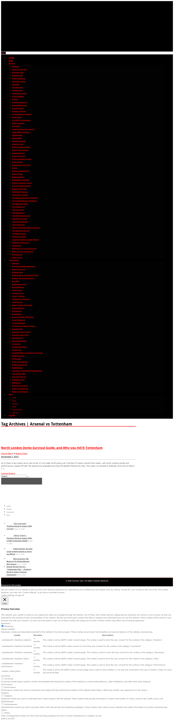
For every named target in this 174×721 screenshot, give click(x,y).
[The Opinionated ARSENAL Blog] (87, 50)
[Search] (28, 476)
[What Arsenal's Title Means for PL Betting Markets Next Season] (10, 559)
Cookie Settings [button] (8, 595)
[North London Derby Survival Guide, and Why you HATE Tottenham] (8, 442)
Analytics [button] (5, 693)
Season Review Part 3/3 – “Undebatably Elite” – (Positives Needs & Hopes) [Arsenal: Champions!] (19, 570)
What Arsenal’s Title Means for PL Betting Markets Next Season (18, 561)
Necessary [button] (5, 623)
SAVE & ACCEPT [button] (8, 718)
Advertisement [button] (7, 701)
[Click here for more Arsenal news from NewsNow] (21, 481)
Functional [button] (5, 676)
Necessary (9, 626)
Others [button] (4, 710)
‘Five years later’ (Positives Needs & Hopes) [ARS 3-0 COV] (19, 526)
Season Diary (21, 453)
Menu (3, 53)
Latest (9, 506)
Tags (8, 515)
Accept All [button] (19, 595)
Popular (9, 509)
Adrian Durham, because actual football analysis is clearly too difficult (19, 551)
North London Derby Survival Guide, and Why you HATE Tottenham (52, 448)
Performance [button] (6, 684)
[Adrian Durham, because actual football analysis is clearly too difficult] (10, 549)
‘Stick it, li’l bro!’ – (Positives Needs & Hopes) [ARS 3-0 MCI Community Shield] (19, 538)
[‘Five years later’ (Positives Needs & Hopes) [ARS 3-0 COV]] (10, 523)
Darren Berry (7, 453)
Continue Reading (8, 473)
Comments (10, 512)
